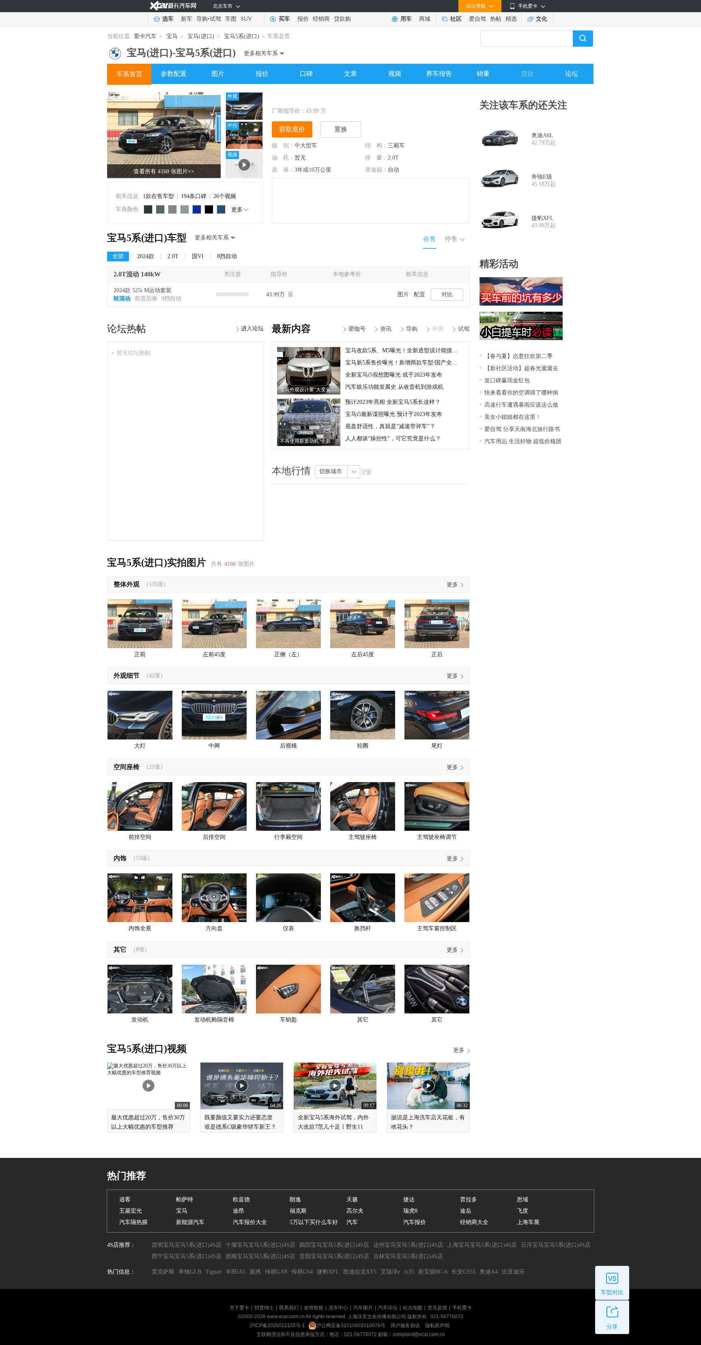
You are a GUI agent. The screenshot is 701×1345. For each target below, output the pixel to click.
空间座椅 (127, 766)
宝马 (172, 36)
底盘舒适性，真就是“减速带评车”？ (390, 426)
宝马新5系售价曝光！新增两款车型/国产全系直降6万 (411, 363)
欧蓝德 (241, 1199)
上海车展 (528, 1222)
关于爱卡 (239, 1308)
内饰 (120, 858)
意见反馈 (437, 1308)
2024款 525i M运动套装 (143, 290)
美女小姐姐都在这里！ (512, 417)
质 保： (283, 170)
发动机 (139, 1020)
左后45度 (362, 654)
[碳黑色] (209, 209)
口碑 (306, 73)
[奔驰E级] (500, 180)
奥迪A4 (489, 1272)
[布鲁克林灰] (184, 209)
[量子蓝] (196, 209)
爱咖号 (357, 329)
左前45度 (214, 654)
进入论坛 (252, 328)
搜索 (583, 38)
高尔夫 (354, 1211)
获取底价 (292, 129)
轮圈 (362, 746)
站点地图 (412, 1308)
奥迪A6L (542, 135)
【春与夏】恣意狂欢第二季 (518, 356)
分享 (612, 1327)
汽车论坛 (388, 1308)
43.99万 (276, 294)
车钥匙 (288, 1020)
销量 (483, 73)
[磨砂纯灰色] (172, 209)
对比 (447, 294)
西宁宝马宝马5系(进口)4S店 (186, 1256)
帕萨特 (184, 1199)
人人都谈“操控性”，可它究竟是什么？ (393, 438)
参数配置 (174, 73)
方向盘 (214, 928)
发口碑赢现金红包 (507, 380)
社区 (456, 19)
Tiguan (213, 1272)
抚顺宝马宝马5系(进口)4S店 (260, 1256)
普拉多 (468, 1199)
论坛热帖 (126, 328)
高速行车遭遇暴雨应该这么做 (521, 405)
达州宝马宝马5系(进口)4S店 (408, 1245)
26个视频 (224, 196)
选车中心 (338, 1308)
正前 (140, 654)
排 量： (376, 158)
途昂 (238, 1211)
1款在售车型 (158, 196)
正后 (437, 654)
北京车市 (222, 6)
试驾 (215, 19)
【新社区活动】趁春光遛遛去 (521, 368)
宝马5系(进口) (241, 36)
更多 (237, 210)
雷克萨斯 (163, 1272)
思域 (522, 1199)
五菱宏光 (130, 1211)
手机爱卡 (462, 1308)
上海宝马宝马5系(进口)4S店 (482, 1245)
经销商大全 (474, 1222)
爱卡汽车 (145, 36)
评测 (437, 329)
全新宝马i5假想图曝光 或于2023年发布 (393, 375)
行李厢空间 (288, 837)
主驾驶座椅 (362, 837)
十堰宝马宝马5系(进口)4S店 (260, 1245)
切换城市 (330, 471)
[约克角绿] (160, 209)
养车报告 (439, 73)
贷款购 (342, 19)
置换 (340, 129)
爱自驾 (477, 19)
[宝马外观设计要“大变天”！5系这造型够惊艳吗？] (308, 350)
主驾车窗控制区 (437, 928)
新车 (186, 19)
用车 (406, 19)
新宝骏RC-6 (432, 1272)
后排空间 (214, 837)
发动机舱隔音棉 (214, 1020)
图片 (217, 73)
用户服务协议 (406, 1325)
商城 (424, 19)
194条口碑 (193, 196)
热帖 (495, 19)
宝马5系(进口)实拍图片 (156, 562)
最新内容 (291, 328)
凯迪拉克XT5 (359, 1272)
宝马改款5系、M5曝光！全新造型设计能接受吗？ (407, 350)
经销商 (321, 19)
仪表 (288, 928)
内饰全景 (140, 928)
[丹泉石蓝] (221, 209)
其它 (120, 949)
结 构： (376, 145)
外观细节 (127, 675)
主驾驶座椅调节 (437, 837)
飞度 (522, 1211)
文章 (350, 73)
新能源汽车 (190, 1222)
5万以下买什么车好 (314, 1222)
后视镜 (288, 746)
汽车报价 (414, 1222)
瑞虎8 (410, 1211)
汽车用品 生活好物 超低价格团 (522, 441)
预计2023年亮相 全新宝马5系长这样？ (393, 402)
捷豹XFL (542, 218)
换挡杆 (362, 928)
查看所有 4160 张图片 (163, 171)
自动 (393, 170)
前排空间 (140, 837)
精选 (511, 19)
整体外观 (127, 584)
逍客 (125, 1199)
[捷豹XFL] (500, 222)
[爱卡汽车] (173, 6)
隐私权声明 (437, 1325)
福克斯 (298, 1211)
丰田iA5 (235, 1272)
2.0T (393, 158)
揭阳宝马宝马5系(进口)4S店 (334, 1245)
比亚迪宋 (513, 1272)
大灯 (140, 746)
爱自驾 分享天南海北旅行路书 (522, 429)
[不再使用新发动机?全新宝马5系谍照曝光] (308, 401)
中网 (214, 746)
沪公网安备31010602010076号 (351, 1325)
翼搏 (255, 1272)
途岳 (465, 1211)
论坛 (571, 73)
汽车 (352, 1222)
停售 (451, 238)
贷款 (527, 73)
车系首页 (129, 74)
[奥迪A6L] (500, 139)
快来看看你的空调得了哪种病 (521, 393)
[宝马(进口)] (115, 50)
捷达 (409, 1199)
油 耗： (283, 158)
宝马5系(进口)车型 (147, 238)
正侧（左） (288, 654)
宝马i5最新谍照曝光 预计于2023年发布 (393, 414)
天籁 (352, 1199)
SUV (246, 19)
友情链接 (313, 1308)
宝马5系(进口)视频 (147, 1048)
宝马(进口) (200, 36)
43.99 (312, 111)
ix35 (409, 1272)
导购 (202, 19)
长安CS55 (463, 1272)
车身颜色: (128, 209)
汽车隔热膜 (133, 1222)
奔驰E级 (541, 177)
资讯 (385, 329)
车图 (231, 19)
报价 (303, 19)
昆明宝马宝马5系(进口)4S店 (186, 1245)
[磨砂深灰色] (148, 209)
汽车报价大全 (250, 1222)
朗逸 (295, 1199)
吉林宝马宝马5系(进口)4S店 (408, 1256)
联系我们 (289, 1308)
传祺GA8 (276, 1272)
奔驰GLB (189, 1272)
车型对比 (612, 1292)
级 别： (283, 145)
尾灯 (437, 746)
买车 (284, 19)
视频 (394, 73)
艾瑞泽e (390, 1272)
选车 (168, 19)
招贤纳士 (264, 1308)
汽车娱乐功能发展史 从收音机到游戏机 (394, 387)
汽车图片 (363, 1308)
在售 (429, 238)
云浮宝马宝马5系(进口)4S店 (556, 1245)
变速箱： (376, 170)
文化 (541, 19)
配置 (419, 294)
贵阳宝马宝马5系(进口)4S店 (334, 1256)
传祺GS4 (302, 1272)
